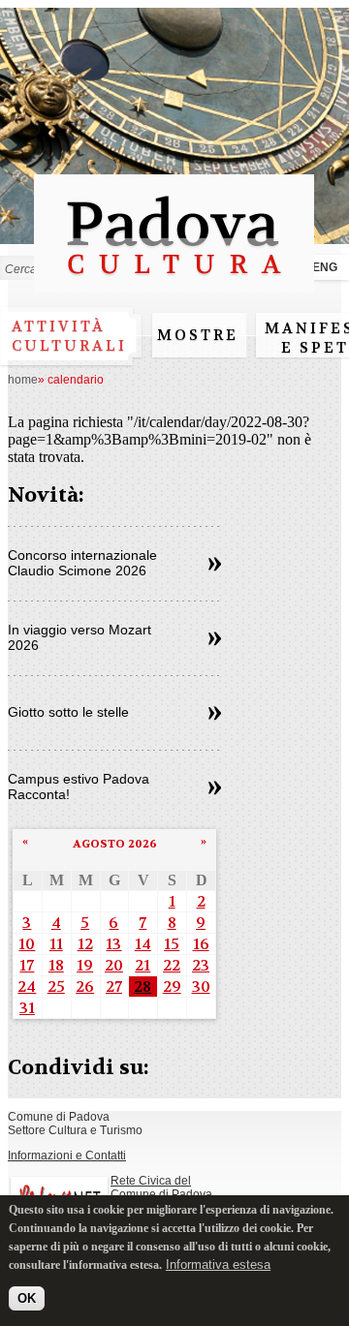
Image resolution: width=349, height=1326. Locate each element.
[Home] (174, 283)
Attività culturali (69, 336)
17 (26, 965)
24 (26, 986)
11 (56, 944)
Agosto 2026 (115, 843)
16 (201, 944)
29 (172, 986)
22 (171, 965)
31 (27, 1008)
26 (85, 986)
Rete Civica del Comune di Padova (161, 1187)
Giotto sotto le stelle (68, 712)
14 (143, 944)
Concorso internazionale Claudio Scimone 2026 (82, 562)
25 (56, 986)
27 (114, 986)
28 (142, 986)
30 (201, 986)
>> (214, 564)
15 (171, 944)
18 (56, 965)
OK (26, 1298)
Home (23, 379)
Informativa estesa (218, 1264)
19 (85, 965)
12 (85, 944)
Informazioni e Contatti (67, 1155)
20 (114, 965)
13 (113, 944)
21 (142, 965)
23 (200, 965)
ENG (324, 267)
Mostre (197, 335)
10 (26, 944)
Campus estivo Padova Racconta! (78, 786)
